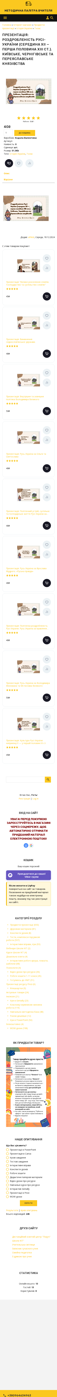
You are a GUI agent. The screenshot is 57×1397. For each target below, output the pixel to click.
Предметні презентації (24, 924)
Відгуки (8, 179)
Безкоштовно (15, 1024)
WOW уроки (19, 1028)
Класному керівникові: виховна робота (24, 1006)
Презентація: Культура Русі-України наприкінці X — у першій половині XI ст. (26, 742)
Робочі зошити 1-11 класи (25, 976)
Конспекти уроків (20, 933)
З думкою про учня (22, 1256)
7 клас (29, 153)
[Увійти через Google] (31, 845)
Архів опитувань (29, 1210)
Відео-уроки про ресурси (22, 1181)
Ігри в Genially (19, 1000)
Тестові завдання (19, 1161)
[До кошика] (47, 296)
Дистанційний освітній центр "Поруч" (31, 1236)
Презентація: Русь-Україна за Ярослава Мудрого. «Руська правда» (26, 570)
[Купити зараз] (9, 163)
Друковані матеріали (23, 928)
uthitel (31, 237)
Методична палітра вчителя (28, 10)
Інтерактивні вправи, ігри (25, 944)
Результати (12, 1210)
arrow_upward (50, 1390)
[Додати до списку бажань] (19, 163)
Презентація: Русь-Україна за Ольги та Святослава (26, 455)
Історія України (17, 153)
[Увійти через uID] (26, 845)
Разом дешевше (20, 1015)
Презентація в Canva (20, 1153)
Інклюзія (12, 996)
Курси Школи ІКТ (16, 952)
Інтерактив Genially (19, 1188)
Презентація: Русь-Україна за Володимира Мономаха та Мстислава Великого (28, 684)
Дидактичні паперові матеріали (26, 1177)
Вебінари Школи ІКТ (18, 948)
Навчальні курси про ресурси (25, 1184)
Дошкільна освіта (17, 956)
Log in (35, 798)
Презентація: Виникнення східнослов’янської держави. (20, 340)
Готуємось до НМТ (22, 980)
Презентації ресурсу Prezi (21, 984)
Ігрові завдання (18, 1157)
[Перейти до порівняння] (29, 163)
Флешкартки (18, 988)
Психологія (13, 967)
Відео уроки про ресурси (25, 971)
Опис (7, 173)
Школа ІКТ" (18, 1240)
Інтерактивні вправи (20, 1165)
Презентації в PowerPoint (23, 1149)
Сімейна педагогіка (22, 1252)
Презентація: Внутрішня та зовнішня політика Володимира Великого (25, 398)
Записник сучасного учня (25, 1248)
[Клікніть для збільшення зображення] (28, 91)
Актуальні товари (17, 992)
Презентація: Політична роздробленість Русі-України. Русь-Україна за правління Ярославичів (27, 627)
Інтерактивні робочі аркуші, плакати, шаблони (27, 962)
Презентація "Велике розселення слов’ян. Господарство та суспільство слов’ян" (27, 283)
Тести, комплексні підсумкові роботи (23, 939)
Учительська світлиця (23, 1244)
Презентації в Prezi (19, 1192)
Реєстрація (24, 798)
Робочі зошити (17, 1173)
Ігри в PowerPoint (21, 1020)
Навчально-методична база (26, 1011)
